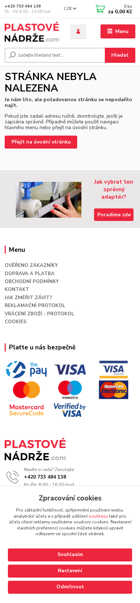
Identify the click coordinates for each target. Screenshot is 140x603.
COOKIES (16, 322)
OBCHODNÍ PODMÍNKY (32, 281)
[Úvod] (32, 32)
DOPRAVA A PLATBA (30, 273)
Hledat (120, 55)
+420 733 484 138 (23, 6)
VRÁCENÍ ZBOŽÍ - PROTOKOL (39, 314)
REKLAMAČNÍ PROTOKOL (35, 305)
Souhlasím (70, 554)
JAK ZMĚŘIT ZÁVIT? (28, 298)
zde (70, 587)
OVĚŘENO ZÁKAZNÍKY (31, 265)
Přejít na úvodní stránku (41, 141)
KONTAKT (17, 289)
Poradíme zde (114, 214)
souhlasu (98, 516)
